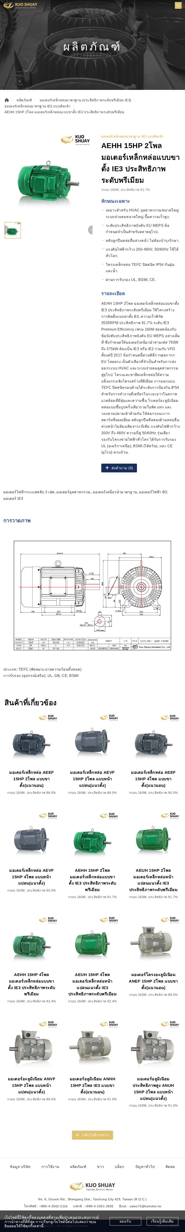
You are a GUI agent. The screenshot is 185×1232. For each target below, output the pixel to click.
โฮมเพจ (7, 100)
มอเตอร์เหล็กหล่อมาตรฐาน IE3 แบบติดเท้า (38, 106)
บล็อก (119, 1167)
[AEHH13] (48, 176)
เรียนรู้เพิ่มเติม (162, 1221)
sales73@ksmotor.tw (145, 1206)
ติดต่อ (170, 1167)
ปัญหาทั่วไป (145, 1167)
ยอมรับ (125, 1221)
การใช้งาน (50, 1167)
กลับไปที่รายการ (95, 1135)
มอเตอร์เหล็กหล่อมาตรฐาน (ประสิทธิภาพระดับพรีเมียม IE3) (85, 100)
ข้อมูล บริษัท (20, 1167)
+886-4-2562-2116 (53, 1206)
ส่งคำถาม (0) (122, 468)
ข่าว (100, 1167)
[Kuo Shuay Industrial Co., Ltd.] (20, 5)
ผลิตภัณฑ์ (24, 100)
